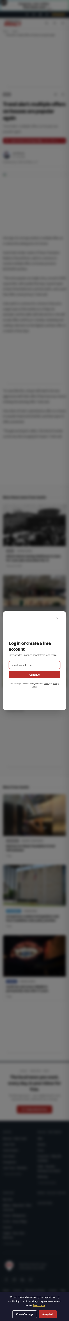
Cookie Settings (24, 1314)
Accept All (47, 1314)
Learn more (39, 1305)
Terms (46, 683)
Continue (34, 674)
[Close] (57, 618)
